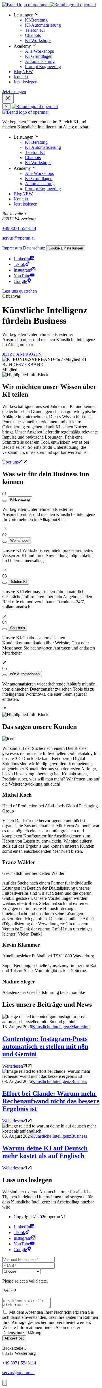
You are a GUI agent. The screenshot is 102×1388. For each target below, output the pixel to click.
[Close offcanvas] (6, 106)
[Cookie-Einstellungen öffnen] (4, 1383)
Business (79, 1081)
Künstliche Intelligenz (51, 1026)
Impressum (12, 248)
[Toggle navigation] (8, 98)
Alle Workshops (39, 51)
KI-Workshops (38, 40)
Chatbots (33, 35)
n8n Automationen (25, 674)
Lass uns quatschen (19, 291)
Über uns (10, 462)
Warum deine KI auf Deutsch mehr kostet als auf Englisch (45, 1152)
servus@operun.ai (18, 238)
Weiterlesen (12, 1066)
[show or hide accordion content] (4, 501)
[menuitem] (57, 27)
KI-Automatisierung (43, 25)
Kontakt (21, 76)
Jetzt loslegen (25, 81)
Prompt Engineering (43, 66)
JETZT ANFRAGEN (22, 354)
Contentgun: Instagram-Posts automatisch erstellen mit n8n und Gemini (45, 1046)
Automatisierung (40, 61)
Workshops (19, 540)
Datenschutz (34, 248)
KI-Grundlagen (38, 56)
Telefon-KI (35, 30)
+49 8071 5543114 (19, 228)
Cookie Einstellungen (65, 248)
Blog (23, 71)
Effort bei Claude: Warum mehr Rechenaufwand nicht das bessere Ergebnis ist (50, 1101)
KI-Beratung (36, 20)
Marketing (80, 1026)
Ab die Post (14, 1338)
